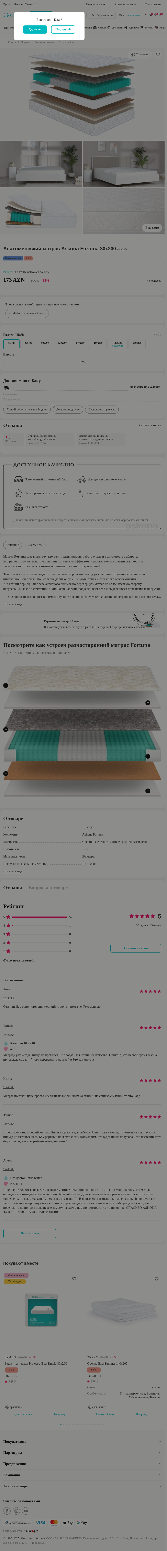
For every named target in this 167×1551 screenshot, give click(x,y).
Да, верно (35, 29)
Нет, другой (63, 29)
